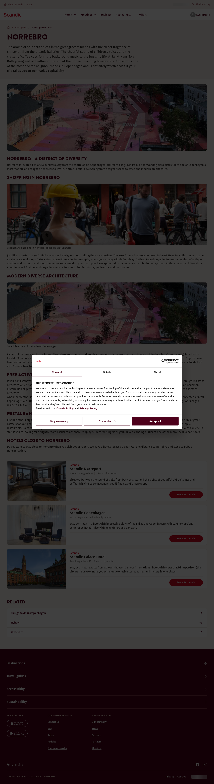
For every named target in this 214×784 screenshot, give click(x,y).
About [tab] (157, 372)
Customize (105, 421)
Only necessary (59, 421)
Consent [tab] (57, 372)
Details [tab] (107, 372)
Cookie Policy (65, 408)
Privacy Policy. (88, 408)
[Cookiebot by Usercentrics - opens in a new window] (164, 361)
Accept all (155, 421)
